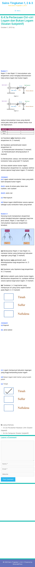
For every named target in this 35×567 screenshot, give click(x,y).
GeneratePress (17, 564)
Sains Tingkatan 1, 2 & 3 (17, 3)
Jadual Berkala (8, 425)
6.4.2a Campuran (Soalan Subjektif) (16, 433)
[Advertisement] (17, 49)
